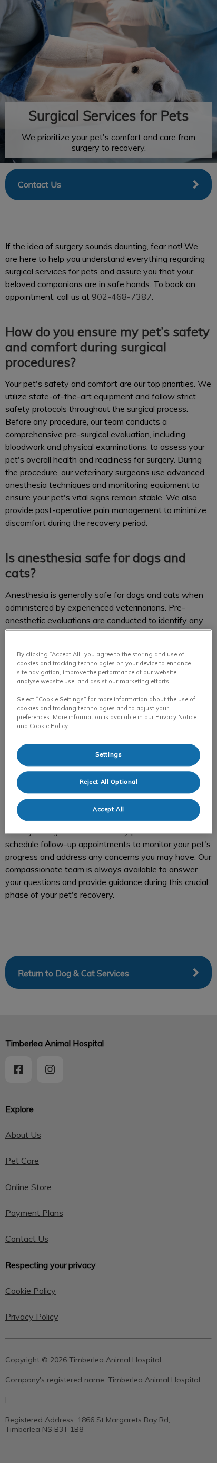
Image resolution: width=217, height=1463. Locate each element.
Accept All (108, 809)
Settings (108, 754)
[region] (108, 731)
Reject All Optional (109, 781)
